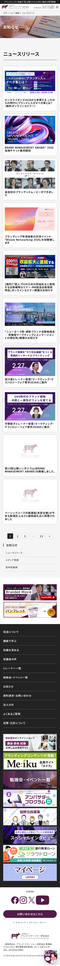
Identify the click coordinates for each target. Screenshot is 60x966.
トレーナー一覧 (12, 668)
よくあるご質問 (11, 714)
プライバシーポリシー (38, 922)
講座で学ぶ (9, 641)
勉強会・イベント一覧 (15, 677)
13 (41, 536)
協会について (11, 631)
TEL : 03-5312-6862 (13, 949)
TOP (5, 13)
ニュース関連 (15, 13)
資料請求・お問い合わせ (17, 695)
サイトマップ (21, 922)
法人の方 (8, 704)
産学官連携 (12, 567)
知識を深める (11, 650)
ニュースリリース (14, 552)
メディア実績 (12, 560)
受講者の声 (10, 659)
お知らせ (11, 545)
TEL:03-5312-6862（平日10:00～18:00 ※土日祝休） (44, 6)
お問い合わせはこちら (30, 914)
